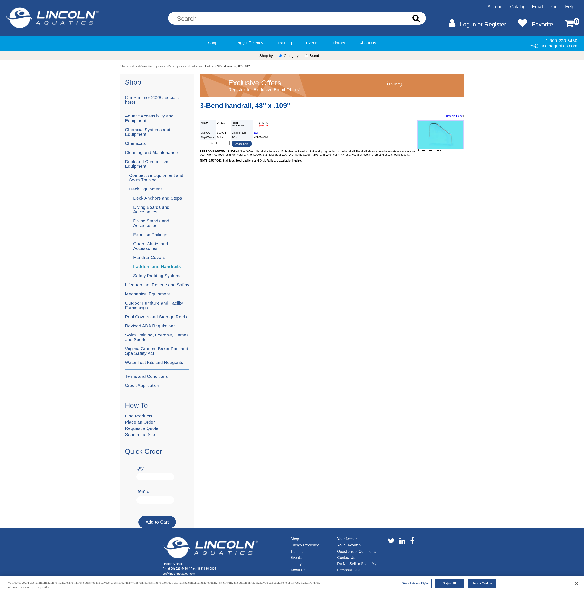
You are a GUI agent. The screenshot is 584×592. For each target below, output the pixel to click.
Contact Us (346, 558)
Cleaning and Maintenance (151, 152)
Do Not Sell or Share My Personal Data (356, 567)
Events (312, 42)
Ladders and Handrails (201, 66)
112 (256, 132)
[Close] (577, 584)
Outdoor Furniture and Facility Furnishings (154, 305)
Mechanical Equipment (147, 294)
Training (284, 42)
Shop (212, 42)
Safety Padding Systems (157, 275)
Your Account (348, 539)
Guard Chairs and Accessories (150, 246)
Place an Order (140, 422)
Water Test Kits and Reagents (154, 362)
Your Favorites (349, 545)
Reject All (449, 583)
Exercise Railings (150, 234)
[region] (292, 584)
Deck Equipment (177, 66)
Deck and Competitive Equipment (147, 66)
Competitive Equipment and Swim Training (156, 177)
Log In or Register (483, 24)
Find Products (138, 416)
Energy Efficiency (247, 42)
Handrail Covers (149, 257)
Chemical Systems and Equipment (147, 132)
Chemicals (135, 143)
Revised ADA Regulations (150, 325)
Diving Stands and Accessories (151, 223)
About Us (367, 42)
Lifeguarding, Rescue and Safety (157, 284)
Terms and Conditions (146, 376)
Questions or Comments (356, 551)
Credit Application (142, 385)
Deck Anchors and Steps (157, 198)
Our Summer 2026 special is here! (153, 99)
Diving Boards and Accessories (151, 209)
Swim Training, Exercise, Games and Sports (157, 337)
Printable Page (453, 116)
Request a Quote (142, 428)
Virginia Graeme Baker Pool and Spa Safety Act (156, 351)
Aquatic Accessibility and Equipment (149, 118)
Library (339, 42)
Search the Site (140, 434)
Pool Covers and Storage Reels (156, 316)
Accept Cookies (482, 583)
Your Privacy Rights (415, 583)
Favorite (542, 24)
